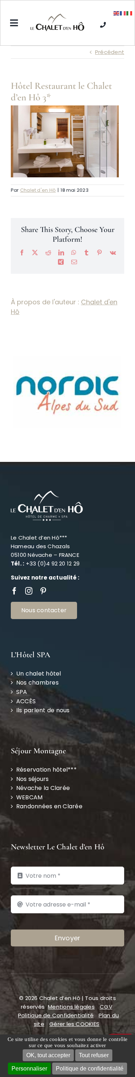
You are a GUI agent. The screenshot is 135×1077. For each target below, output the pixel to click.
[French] (123, 13)
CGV (106, 982)
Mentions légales (71, 982)
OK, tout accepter (48, 1055)
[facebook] (14, 567)
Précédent (109, 52)
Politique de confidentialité (89, 1068)
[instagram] (28, 567)
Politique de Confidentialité (56, 991)
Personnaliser (29, 1068)
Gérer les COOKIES (74, 1000)
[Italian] (129, 13)
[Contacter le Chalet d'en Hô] (103, 23)
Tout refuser (94, 1055)
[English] (116, 13)
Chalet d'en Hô (38, 190)
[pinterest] (43, 567)
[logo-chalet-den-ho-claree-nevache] (57, 16)
